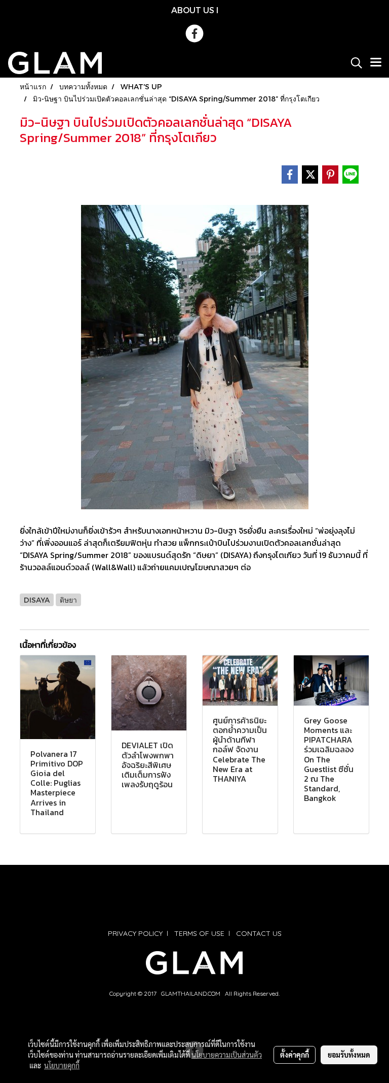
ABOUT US (192, 10)
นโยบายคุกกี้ (62, 1065)
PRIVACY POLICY (135, 933)
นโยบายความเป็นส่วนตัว (226, 1054)
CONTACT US (259, 933)
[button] (353, 62)
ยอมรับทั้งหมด (349, 1054)
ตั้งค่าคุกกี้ (294, 1054)
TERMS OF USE (199, 933)
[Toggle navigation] (376, 63)
